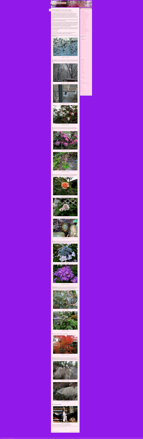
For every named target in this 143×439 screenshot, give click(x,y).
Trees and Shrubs (82, 78)
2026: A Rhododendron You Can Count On (84, 12)
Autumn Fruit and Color (63, 426)
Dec (50, 9)
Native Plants (82, 70)
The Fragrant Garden (83, 77)
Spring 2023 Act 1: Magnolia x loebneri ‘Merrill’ (85, 31)
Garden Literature (82, 67)
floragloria (58, 3)
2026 (81, 40)
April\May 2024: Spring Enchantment (84, 20)
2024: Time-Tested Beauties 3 (83, 21)
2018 (81, 49)
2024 (81, 42)
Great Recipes (82, 68)
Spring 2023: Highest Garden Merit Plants (84, 30)
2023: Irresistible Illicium (83, 33)
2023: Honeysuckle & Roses (83, 32)
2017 (81, 50)
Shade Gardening (82, 76)
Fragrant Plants (73, 426)
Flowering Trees (70, 426)
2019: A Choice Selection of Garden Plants (74, 431)
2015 (81, 52)
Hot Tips (81, 69)
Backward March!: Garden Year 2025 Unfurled (85, 13)
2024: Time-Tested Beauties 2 (83, 22)
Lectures (81, 84)
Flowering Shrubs (66, 426)
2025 (81, 41)
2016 (81, 51)
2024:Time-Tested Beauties (83, 23)
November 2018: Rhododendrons (55, 431)
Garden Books (76, 426)
